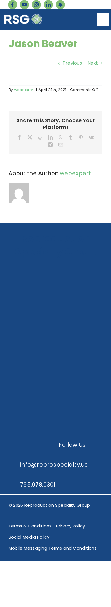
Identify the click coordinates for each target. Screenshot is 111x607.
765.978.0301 (38, 484)
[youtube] (24, 4)
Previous (72, 63)
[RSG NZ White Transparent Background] (55, 394)
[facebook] (12, 4)
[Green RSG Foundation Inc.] (55, 309)
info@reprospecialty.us (54, 465)
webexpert (24, 89)
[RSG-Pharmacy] (55, 351)
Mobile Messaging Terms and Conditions (53, 548)
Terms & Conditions (30, 526)
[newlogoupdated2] (55, 266)
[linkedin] (48, 4)
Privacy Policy (70, 526)
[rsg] (23, 16)
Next (92, 63)
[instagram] (36, 4)
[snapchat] (60, 4)
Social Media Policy (29, 537)
